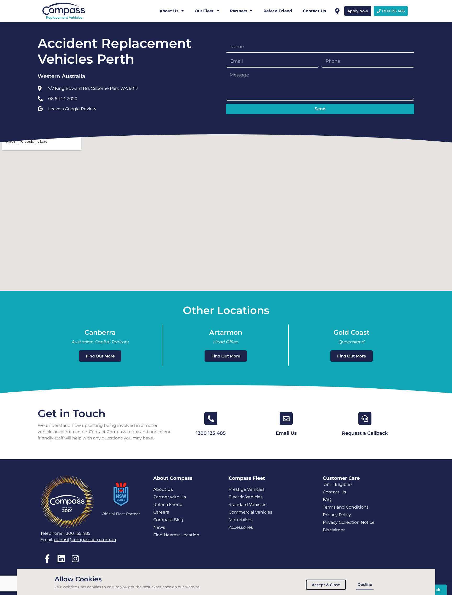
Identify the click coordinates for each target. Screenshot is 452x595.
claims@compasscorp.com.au (85, 539)
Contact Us (314, 10)
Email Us (286, 433)
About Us (169, 10)
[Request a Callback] (364, 418)
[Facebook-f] (47, 558)
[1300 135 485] (210, 418)
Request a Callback (365, 433)
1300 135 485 (211, 433)
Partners (238, 10)
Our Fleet (204, 10)
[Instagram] (75, 558)
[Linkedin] (61, 558)
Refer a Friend (277, 10)
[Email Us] (286, 418)
